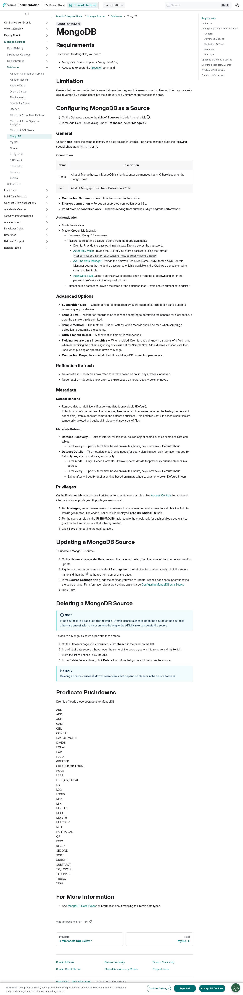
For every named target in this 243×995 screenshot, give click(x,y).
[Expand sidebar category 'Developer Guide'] (47, 228)
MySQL (14, 142)
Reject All (185, 988)
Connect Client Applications (20, 203)
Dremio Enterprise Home (69, 16)
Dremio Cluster (18, 91)
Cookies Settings (159, 988)
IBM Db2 (15, 109)
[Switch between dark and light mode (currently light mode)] (237, 5)
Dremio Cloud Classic (68, 969)
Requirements (209, 18)
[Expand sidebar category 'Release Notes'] (47, 248)
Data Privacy (62, 981)
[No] (90, 921)
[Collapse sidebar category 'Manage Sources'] (47, 42)
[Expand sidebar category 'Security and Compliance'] (47, 216)
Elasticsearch (17, 97)
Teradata (15, 172)
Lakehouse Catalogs (18, 54)
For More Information (213, 75)
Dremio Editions (65, 962)
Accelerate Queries (15, 209)
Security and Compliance (18, 215)
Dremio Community (164, 962)
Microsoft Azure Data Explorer (27, 115)
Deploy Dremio (12, 35)
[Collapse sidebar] (26, 14)
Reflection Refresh (214, 44)
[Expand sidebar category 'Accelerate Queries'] (47, 209)
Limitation (207, 23)
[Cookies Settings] (235, 987)
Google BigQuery (20, 103)
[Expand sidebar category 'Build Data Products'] (47, 196)
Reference (10, 235)
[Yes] (86, 921)
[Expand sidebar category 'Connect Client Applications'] (47, 203)
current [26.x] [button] (112, 5)
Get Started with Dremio (17, 22)
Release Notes (12, 247)
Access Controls (161, 495)
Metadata (209, 49)
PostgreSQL (17, 154)
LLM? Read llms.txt (81, 981)
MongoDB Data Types (82, 906)
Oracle (14, 148)
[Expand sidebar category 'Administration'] (47, 222)
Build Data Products (15, 196)
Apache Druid (17, 85)
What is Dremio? (13, 29)
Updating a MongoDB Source (217, 59)
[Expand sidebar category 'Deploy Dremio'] (47, 35)
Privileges (209, 54)
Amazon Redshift (19, 79)
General (208, 33)
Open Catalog (15, 48)
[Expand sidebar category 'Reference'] (47, 235)
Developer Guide (13, 228)
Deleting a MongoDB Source (216, 64)
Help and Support (14, 241)
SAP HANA (16, 160)
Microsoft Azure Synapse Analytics (24, 123)
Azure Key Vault (83, 251)
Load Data (10, 190)
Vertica (14, 178)
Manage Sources (14, 41)
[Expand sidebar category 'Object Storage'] (47, 61)
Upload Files (14, 184)
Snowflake (16, 166)
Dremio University (115, 962)
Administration (12, 222)
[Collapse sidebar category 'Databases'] (47, 67)
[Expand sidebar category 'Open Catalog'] (47, 48)
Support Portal (161, 969)
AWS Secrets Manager (87, 261)
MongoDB (16, 136)
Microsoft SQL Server (22, 130)
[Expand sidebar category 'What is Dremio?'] (47, 29)
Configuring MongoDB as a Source (163, 584)
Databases (13, 67)
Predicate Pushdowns (213, 70)
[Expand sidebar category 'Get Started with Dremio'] (47, 22)
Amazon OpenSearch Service (27, 73)
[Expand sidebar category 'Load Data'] (47, 190)
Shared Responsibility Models (121, 969)
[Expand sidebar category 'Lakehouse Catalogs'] (47, 54)
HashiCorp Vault (83, 275)
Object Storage (15, 61)
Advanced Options (214, 39)
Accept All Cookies (212, 988)
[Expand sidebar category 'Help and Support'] (47, 241)
